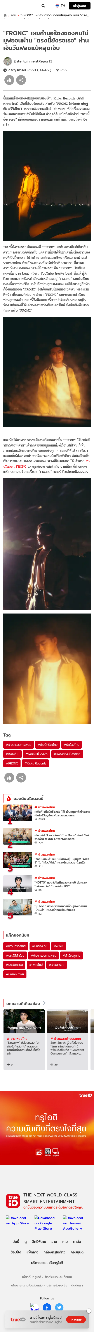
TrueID (12, 5)
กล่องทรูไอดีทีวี (54, 1252)
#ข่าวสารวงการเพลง (18, 744)
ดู (25, 1241)
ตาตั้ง (77, 1241)
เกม (65, 1241)
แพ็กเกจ (32, 1252)
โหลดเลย (76, 1319)
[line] (34, 1307)
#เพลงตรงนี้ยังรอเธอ (67, 753)
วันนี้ (16, 1241)
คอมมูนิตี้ (77, 1252)
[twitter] (59, 1307)
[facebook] (47, 1307)
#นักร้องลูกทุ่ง (71, 955)
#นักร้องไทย (71, 744)
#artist (59, 946)
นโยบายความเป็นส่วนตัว (27, 1285)
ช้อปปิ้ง (16, 1252)
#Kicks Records (35, 763)
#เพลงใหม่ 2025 (36, 753)
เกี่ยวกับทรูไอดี (31, 1276)
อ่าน (13, 15)
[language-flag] (57, 5)
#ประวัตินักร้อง (15, 955)
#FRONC (12, 763)
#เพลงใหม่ (12, 753)
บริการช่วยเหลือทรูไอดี (47, 1263)
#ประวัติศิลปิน (14, 964)
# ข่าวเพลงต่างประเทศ (65, 1038)
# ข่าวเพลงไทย (45, 807)
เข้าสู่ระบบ (79, 5)
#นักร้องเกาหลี (15, 974)
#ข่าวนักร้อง (56, 964)
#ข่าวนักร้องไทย (47, 744)
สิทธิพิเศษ (39, 1241)
